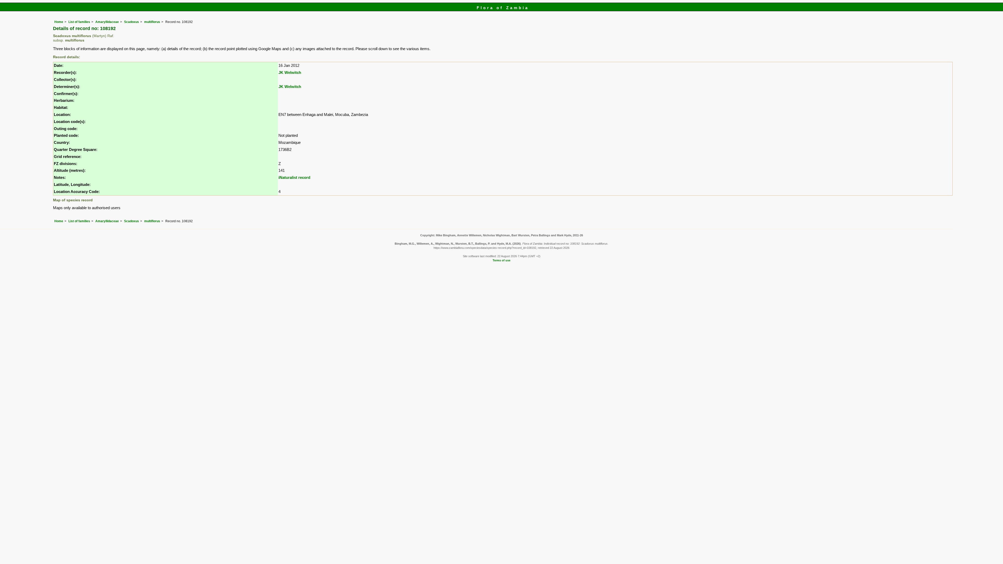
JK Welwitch (289, 72)
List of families (79, 22)
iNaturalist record (294, 177)
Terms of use (501, 260)
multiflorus (152, 22)
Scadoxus (131, 22)
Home (58, 22)
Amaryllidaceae (107, 22)
